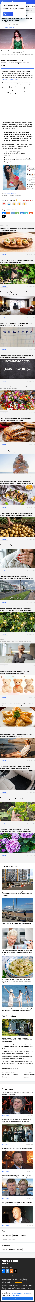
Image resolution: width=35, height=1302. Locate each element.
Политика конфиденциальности (21, 1278)
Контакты (28, 1280)
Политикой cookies (15, 1295)
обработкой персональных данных (21, 1293)
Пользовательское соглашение (9, 1279)
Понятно (17, 1298)
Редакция (4, 1280)
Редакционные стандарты (14, 1280)
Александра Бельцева (10, 193)
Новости (5, 1263)
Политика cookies (22, 1279)
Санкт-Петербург (7, 1235)
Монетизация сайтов (7, 1278)
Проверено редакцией (8, 27)
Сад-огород (23, 1235)
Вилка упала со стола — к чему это (18, 1285)
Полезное (19, 1249)
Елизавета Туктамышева (9, 79)
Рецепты (5, 1239)
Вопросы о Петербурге (8, 1249)
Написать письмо (6, 1282)
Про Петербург (9, 1016)
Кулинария (12, 1239)
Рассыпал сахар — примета (19, 1288)
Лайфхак (15, 1235)
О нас (23, 1280)
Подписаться (8, 14)
